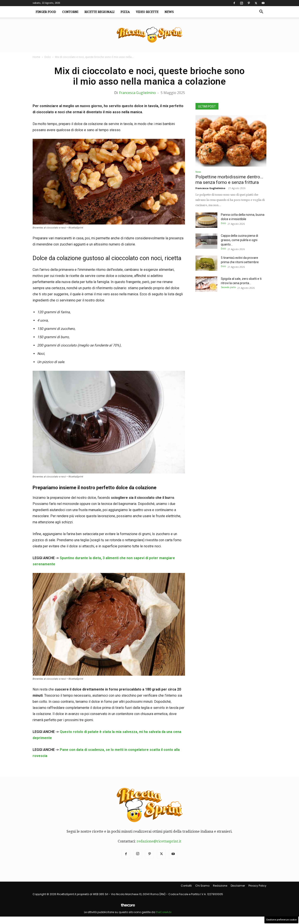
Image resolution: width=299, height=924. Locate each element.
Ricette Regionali (99, 12)
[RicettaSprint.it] (149, 35)
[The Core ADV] (128, 907)
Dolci (47, 57)
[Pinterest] (248, 3)
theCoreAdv (164, 912)
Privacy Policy (257, 885)
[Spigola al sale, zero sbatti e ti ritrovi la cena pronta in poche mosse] (206, 284)
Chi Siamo (202, 885)
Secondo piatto (228, 287)
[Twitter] (256, 3)
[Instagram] (241, 3)
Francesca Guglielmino (137, 92)
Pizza (125, 12)
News (169, 12)
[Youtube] (263, 3)
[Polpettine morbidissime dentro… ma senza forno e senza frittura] (230, 141)
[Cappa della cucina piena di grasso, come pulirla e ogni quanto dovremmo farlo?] (206, 241)
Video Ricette (147, 12)
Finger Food (46, 12)
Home (36, 57)
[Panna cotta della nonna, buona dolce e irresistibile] (206, 220)
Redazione (220, 885)
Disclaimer (238, 885)
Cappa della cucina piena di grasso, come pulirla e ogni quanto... (239, 240)
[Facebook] (234, 3)
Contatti (186, 885)
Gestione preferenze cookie (281, 919)
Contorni (70, 12)
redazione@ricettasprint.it (159, 841)
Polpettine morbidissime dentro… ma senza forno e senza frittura (229, 179)
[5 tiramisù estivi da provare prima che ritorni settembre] (206, 263)
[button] (261, 12)
